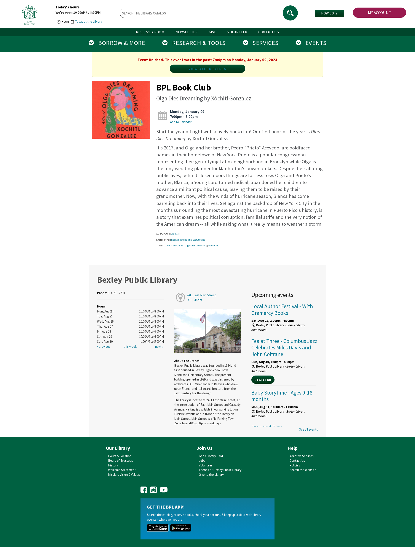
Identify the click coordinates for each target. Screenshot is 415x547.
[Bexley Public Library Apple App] (158, 527)
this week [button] (130, 346)
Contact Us (297, 460)
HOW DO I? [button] (329, 13)
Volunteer (205, 465)
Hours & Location (119, 456)
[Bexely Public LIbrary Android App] (181, 527)
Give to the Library (211, 474)
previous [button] (104, 346)
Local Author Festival (282, 309)
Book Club (213, 245)
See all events (308, 429)
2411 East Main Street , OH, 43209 (201, 297)
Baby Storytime (282, 396)
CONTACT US (268, 32)
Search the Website (303, 470)
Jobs (202, 460)
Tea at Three (284, 347)
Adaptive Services (302, 456)
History (113, 465)
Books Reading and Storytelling (188, 239)
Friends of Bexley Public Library (220, 470)
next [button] (158, 346)
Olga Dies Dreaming (196, 245)
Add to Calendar (181, 122)
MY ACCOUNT (379, 12)
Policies (295, 465)
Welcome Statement (122, 470)
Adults (175, 233)
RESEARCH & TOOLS (197, 43)
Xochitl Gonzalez (173, 245)
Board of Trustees (120, 460)
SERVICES (263, 43)
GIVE (212, 32)
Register (262, 380)
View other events (207, 69)
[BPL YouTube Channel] (164, 488)
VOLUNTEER (237, 32)
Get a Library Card (211, 456)
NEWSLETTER (187, 32)
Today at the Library (88, 21)
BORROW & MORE (119, 43)
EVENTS (313, 43)
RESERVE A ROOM (150, 32)
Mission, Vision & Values (124, 474)
